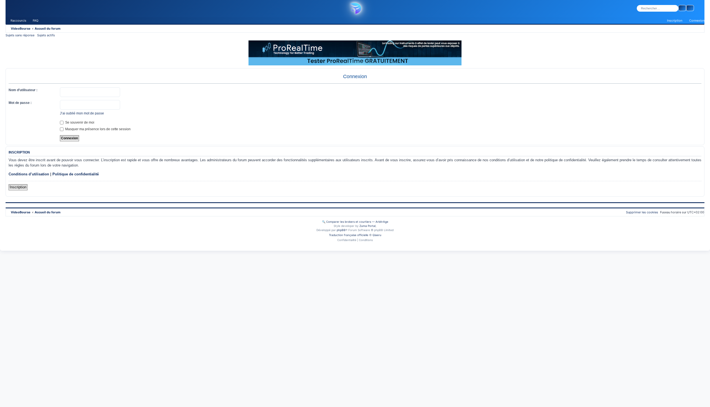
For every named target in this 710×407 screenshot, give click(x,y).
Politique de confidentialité (75, 174)
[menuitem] (33, 20)
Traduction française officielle (348, 235)
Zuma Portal (367, 225)
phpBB (341, 230)
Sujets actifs (46, 35)
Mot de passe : (20, 103)
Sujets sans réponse (20, 35)
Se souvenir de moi (79, 122)
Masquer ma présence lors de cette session (97, 129)
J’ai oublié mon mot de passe (82, 113)
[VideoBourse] (355, 8)
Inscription (18, 187)
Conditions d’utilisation (29, 174)
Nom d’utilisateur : (23, 90)
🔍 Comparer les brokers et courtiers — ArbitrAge (355, 221)
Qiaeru (376, 235)
